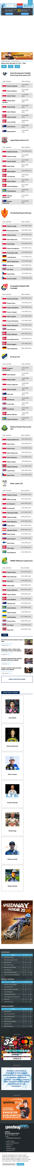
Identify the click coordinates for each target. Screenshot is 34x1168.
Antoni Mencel (11, 96)
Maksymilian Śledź (12, 513)
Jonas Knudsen (11, 122)
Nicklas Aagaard (11, 344)
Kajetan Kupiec (11, 572)
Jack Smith (10, 269)
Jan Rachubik (11, 508)
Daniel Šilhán (11, 274)
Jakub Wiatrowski (12, 239)
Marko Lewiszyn (11, 612)
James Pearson (11, 126)
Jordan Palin (10, 404)
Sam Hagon (10, 625)
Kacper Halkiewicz (12, 590)
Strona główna (5, 61)
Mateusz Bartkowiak (13, 439)
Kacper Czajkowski (12, 384)
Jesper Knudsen (11, 117)
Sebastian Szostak (12, 151)
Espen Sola (10, 630)
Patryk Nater (10, 585)
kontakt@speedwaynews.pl (13, 1138)
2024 (3, 66)
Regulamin (8, 1146)
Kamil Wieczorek (12, 521)
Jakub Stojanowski (12, 453)
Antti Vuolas (10, 543)
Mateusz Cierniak (12, 495)
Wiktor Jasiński (11, 462)
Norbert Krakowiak (12, 299)
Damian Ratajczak (12, 86)
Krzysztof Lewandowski (7, 369)
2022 (17, 66)
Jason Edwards (11, 329)
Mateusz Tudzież (11, 517)
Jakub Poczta (10, 166)
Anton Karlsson (11, 608)
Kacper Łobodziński (12, 307)
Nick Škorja (10, 265)
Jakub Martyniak (12, 576)
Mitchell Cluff (11, 603)
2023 (10, 66)
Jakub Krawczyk (11, 156)
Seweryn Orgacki (12, 312)
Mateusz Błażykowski (7, 196)
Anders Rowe (11, 470)
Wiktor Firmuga (11, 499)
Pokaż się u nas (9, 1144)
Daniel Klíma (10, 475)
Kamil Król (10, 581)
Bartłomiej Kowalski (13, 230)
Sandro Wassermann (13, 261)
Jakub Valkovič (11, 539)
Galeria (4, 635)
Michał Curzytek (11, 226)
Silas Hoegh (10, 548)
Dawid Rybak (11, 244)
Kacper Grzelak (11, 161)
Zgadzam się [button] (20, 1164)
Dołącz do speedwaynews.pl (12, 1143)
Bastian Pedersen (12, 414)
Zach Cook (10, 394)
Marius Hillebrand (12, 348)
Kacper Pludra (11, 303)
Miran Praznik (11, 534)
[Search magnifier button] (14, 5)
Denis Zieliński (11, 374)
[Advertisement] (17, 34)
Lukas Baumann (11, 257)
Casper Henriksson (12, 419)
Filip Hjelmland (11, 191)
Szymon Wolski (11, 594)
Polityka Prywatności (10, 1148)
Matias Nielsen (11, 171)
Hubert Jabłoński (12, 91)
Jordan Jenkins (11, 621)
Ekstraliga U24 (15, 61)
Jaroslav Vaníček (11, 278)
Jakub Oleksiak (11, 112)
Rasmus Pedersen (12, 334)
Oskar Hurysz (11, 448)
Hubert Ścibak (11, 107)
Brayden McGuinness (7, 202)
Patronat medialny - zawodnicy (10, 692)
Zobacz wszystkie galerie (17, 679)
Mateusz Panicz (11, 235)
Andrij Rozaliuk (11, 617)
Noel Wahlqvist (11, 552)
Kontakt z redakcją (10, 1141)
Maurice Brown (11, 131)
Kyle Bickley (10, 409)
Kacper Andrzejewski (13, 248)
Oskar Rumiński (11, 389)
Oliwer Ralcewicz (12, 457)
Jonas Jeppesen (11, 599)
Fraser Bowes (11, 525)
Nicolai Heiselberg (12, 186)
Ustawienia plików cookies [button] (9, 1164)
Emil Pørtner (10, 399)
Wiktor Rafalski (11, 316)
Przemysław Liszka (12, 253)
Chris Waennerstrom (13, 339)
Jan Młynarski (11, 504)
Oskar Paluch (11, 444)
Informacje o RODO (10, 1150)
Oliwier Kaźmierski (12, 325)
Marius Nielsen (11, 181)
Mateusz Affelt (11, 379)
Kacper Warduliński (12, 321)
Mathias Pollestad (12, 467)
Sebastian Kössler (12, 530)
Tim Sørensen (11, 176)
